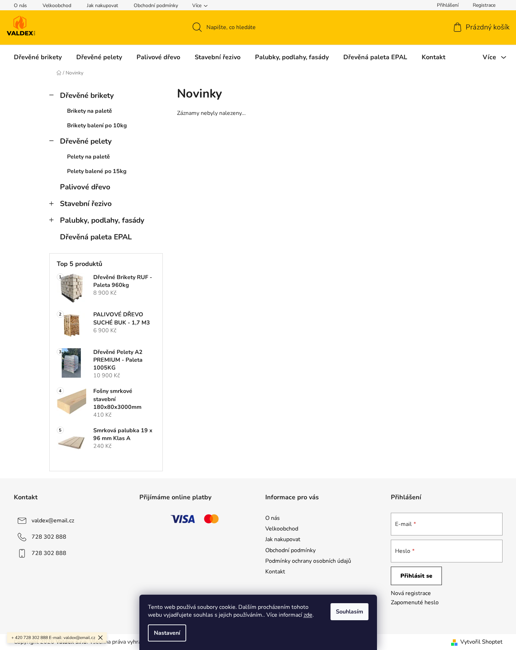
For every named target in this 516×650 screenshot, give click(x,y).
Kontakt (275, 572)
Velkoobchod (57, 5)
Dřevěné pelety (86, 141)
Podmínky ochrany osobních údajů (308, 561)
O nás (20, 5)
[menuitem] (38, 57)
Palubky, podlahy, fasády (102, 220)
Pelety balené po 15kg (97, 171)
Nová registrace (411, 593)
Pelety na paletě (88, 157)
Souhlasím (349, 612)
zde (308, 615)
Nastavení (167, 633)
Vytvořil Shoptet (481, 642)
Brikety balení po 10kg (97, 125)
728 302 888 (49, 537)
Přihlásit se (416, 576)
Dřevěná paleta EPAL (96, 237)
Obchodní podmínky (156, 5)
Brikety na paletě (89, 111)
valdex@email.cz (53, 520)
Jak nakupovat (102, 5)
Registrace (484, 5)
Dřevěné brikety (87, 95)
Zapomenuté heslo (415, 602)
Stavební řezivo (86, 204)
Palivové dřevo (85, 187)
